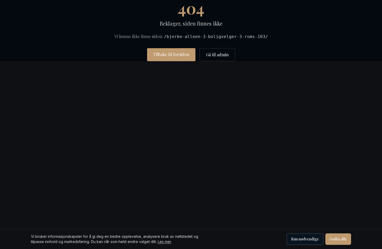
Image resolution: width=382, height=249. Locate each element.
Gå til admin (217, 54)
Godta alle (338, 238)
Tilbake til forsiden (171, 54)
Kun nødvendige (305, 238)
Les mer (164, 241)
